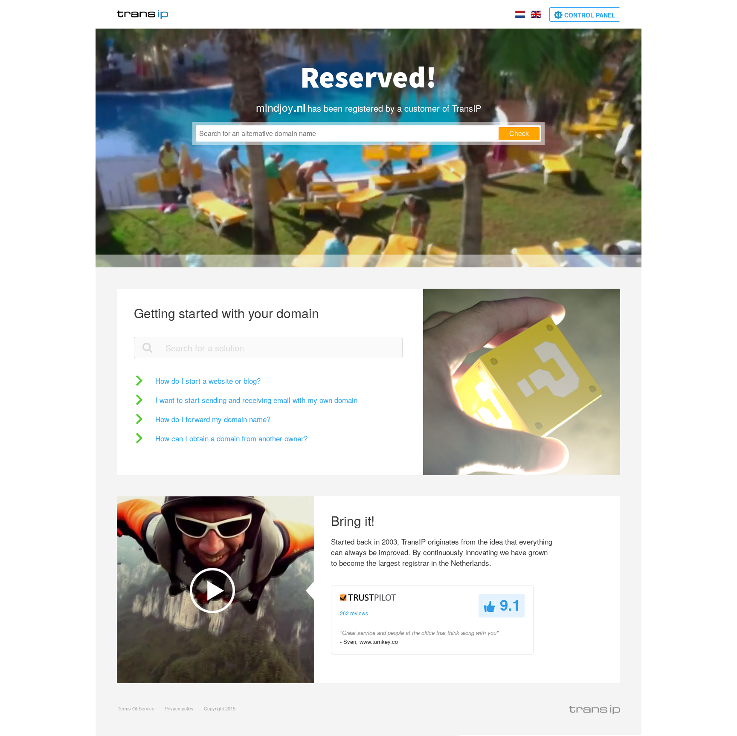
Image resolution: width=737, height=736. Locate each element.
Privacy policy (179, 708)
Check (519, 133)
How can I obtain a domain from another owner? (231, 438)
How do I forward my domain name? (212, 419)
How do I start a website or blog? (208, 380)
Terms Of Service (136, 708)
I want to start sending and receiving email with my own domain (256, 399)
